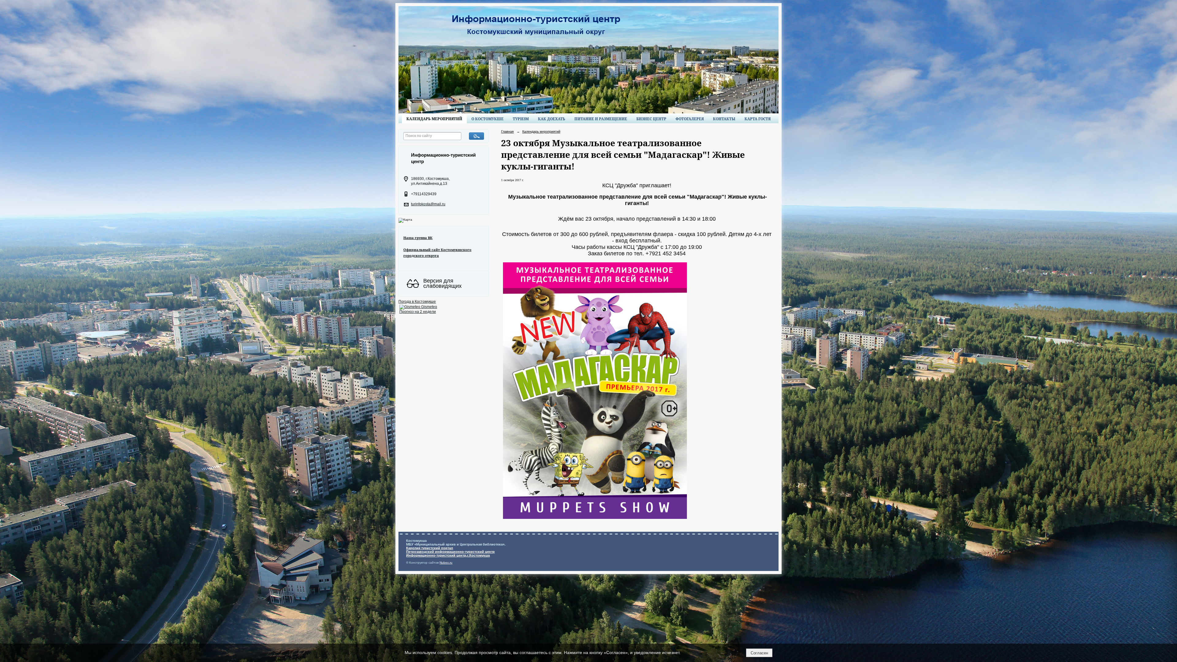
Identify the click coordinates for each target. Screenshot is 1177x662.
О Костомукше (487, 118)
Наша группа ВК (417, 237)
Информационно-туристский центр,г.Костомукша (448, 555)
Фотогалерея (690, 118)
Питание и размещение (600, 118)
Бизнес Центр (651, 118)
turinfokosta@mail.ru (428, 204)
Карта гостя (758, 118)
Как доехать (551, 118)
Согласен (759, 653)
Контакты (724, 118)
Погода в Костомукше (417, 301)
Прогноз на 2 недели (417, 312)
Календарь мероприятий (434, 118)
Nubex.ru (446, 562)
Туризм (521, 118)
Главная (507, 131)
